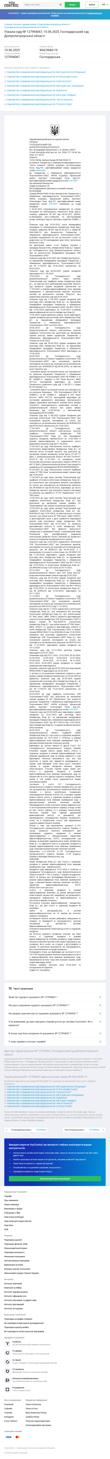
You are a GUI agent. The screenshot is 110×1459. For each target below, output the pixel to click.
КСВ (6, 1229)
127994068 (94, 1130)
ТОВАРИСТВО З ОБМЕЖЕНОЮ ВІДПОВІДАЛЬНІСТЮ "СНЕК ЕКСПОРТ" (39, 81)
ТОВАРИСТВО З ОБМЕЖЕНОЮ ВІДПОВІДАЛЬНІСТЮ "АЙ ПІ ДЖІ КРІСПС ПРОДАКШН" (46, 72)
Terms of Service (33, 1404)
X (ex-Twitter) (10, 1421)
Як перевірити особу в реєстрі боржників (24, 1331)
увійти (92, 4)
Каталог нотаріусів (13, 1308)
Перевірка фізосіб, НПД (15, 1244)
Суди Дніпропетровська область (53, 24)
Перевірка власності (14, 1252)
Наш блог (8, 1225)
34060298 (40, 170)
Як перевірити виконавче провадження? (24, 1323)
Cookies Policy (32, 1417)
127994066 (41, 1130)
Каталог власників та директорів (20, 1300)
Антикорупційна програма (38, 1425)
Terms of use (32, 1408)
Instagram (9, 1417)
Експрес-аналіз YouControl (17, 1269)
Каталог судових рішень (25, 24)
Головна (8, 24)
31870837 (73, 181)
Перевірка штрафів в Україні (18, 1319)
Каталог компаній (13, 1283)
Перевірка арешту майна (16, 1327)
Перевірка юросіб (13, 1240)
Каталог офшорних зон (15, 1296)
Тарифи (8, 1196)
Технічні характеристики (38, 1421)
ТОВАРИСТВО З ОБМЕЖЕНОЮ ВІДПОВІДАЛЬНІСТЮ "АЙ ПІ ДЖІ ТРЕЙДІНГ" (42, 95)
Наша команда (11, 1204)
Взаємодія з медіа (13, 1208)
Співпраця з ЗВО (12, 1213)
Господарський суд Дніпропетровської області (26, 27)
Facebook (8, 1404)
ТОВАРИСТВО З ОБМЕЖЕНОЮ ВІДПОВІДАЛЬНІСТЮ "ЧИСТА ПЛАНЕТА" (40, 100)
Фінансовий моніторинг (15, 1248)
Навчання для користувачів (18, 1221)
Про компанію (11, 1200)
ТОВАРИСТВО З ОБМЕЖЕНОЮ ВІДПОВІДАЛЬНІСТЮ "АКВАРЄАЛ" (37, 90)
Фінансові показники (14, 1256)
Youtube (8, 1413)
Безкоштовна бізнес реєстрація (55, 1179)
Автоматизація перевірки (16, 1261)
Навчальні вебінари (14, 1217)
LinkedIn (8, 1408)
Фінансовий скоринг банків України (21, 1273)
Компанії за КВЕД (12, 1288)
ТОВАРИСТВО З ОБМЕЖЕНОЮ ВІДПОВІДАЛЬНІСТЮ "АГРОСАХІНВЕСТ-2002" (42, 77)
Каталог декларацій (14, 1304)
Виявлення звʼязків (13, 1265)
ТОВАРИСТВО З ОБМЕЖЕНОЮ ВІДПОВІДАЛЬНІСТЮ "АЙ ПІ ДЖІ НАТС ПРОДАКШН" (45, 86)
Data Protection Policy (36, 1413)
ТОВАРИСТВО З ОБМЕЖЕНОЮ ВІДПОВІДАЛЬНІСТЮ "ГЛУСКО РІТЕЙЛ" (39, 104)
